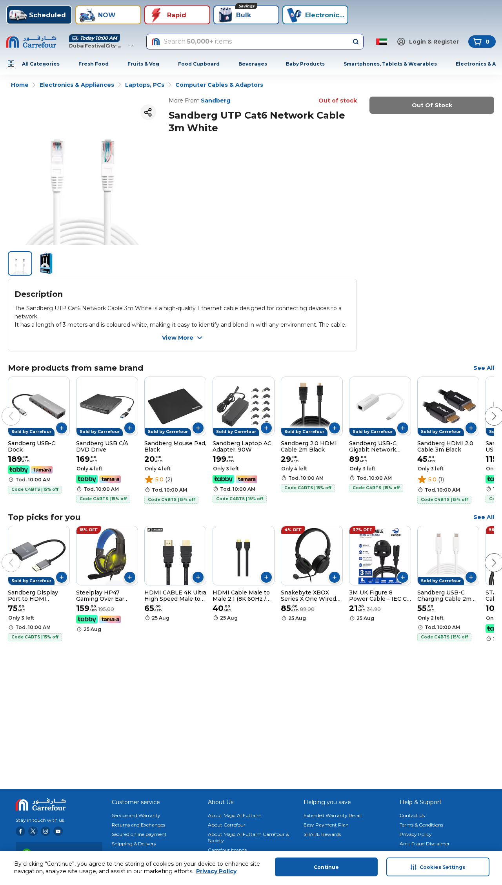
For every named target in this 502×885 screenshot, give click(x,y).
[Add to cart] (61, 428)
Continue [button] (326, 867)
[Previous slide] (3, 408)
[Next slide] (486, 408)
